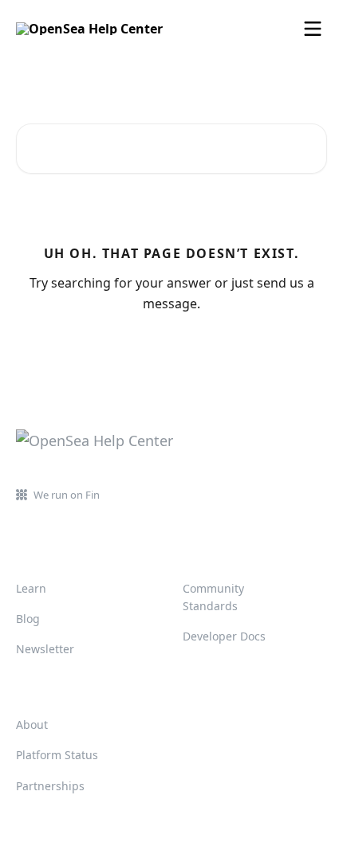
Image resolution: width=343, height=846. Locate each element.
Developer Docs (224, 636)
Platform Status (57, 754)
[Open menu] (312, 28)
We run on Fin (67, 495)
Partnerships (50, 785)
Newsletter (45, 648)
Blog (28, 618)
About (32, 724)
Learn (31, 588)
